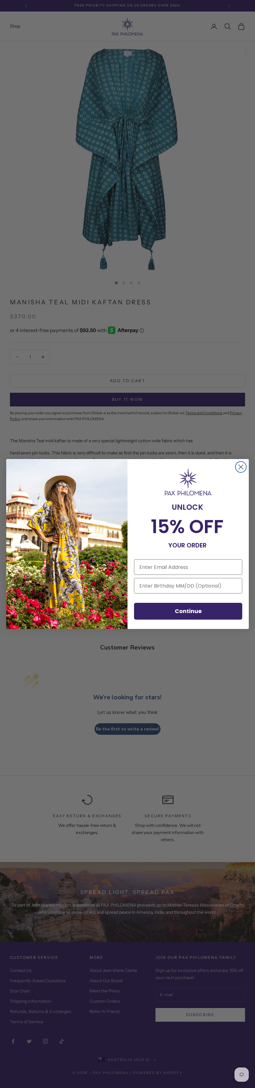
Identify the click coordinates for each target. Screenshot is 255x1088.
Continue (188, 611)
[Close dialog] (240, 467)
